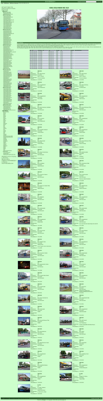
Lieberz (4, 131)
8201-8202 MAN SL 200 (7, 32)
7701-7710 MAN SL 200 (7, 24)
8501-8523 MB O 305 (7, 35)
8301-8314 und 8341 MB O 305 (8, 33)
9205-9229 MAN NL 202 (7, 50)
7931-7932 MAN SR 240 (7, 28)
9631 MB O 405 (6, 59)
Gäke (4, 119)
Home (2, 3)
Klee (4, 125)
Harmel (4, 120)
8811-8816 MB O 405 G (7, 42)
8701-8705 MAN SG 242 (7, 40)
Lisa (4, 129)
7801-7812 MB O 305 (7, 26)
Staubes (4, 141)
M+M (4, 132)
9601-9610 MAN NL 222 (7, 56)
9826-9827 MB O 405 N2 (7, 63)
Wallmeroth (5, 145)
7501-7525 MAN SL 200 (7, 23)
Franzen (4, 118)
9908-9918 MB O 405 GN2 (7, 66)
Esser (4, 117)
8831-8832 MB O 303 (7, 43)
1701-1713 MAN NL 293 (7, 101)
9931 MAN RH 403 (6, 68)
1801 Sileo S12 (5, 102)
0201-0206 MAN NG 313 (7, 74)
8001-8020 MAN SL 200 (7, 30)
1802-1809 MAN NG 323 (7, 103)
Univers (4, 144)
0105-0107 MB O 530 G (7, 73)
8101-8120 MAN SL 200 (7, 31)
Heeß (4, 121)
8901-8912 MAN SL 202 (7, 44)
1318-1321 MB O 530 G (7, 95)
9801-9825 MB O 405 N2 (7, 62)
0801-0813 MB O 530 (7, 84)
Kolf (4, 126)
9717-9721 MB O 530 (7, 61)
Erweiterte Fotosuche (82, 1)
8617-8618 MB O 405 (7, 38)
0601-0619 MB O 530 (7, 80)
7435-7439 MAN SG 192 (7, 22)
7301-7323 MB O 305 (7, 20)
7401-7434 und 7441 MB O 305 (8, 21)
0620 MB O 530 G (6, 81)
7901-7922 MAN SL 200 (7, 27)
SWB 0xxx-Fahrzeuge (14, 3)
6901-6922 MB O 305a (7, 13)
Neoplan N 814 (5, 153)
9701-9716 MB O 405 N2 (7, 60)
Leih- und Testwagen (6, 152)
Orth (4, 133)
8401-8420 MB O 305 (7, 34)
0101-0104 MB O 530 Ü (7, 72)
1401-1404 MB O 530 (7, 96)
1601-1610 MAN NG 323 (7, 100)
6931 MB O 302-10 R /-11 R (8, 14)
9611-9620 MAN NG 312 (7, 57)
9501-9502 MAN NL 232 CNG (8, 54)
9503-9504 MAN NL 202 (7, 55)
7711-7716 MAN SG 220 (7, 25)
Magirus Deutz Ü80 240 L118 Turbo (9, 154)
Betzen (4, 113)
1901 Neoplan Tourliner (7, 104)
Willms (4, 148)
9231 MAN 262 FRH (6, 52)
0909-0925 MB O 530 (7, 85)
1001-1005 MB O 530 (7, 88)
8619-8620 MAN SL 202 (7, 39)
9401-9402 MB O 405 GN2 (7, 53)
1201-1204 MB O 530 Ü (7, 91)
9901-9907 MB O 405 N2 (7, 65)
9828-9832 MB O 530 (7, 64)
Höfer (4, 122)
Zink (4, 149)
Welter (4, 147)
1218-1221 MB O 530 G (7, 93)
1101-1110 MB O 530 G (7, 90)
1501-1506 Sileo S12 (6, 98)
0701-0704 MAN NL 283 (7, 82)
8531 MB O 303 (6, 36)
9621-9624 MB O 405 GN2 (7, 58)
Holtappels (5, 123)
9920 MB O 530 (6, 67)
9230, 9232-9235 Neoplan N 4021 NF (9, 51)
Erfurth (4, 116)
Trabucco (5, 143)
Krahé (4, 127)
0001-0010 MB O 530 (7, 70)
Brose (4, 114)
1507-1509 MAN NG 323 (7, 99)
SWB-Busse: (6, 3)
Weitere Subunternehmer (7, 150)
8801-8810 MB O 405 (7, 41)
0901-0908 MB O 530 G (7, 86)
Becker (4, 112)
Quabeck (4, 134)
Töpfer (4, 142)
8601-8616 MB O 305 (7, 37)
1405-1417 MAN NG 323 (7, 97)
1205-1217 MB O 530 (7, 92)
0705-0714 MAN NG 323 (7, 83)
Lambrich (5, 128)
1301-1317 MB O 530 (7, 94)
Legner (4, 130)
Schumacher (5, 140)
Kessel (4, 124)
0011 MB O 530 (6, 71)
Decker (4, 115)
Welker (4, 146)
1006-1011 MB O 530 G (7, 89)
